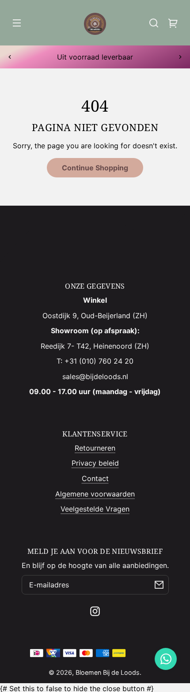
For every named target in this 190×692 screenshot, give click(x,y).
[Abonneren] (159, 584)
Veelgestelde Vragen (95, 508)
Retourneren (95, 448)
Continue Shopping (95, 167)
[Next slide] (180, 57)
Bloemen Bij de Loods (108, 672)
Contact (95, 478)
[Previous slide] (9, 57)
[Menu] (17, 23)
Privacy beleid (95, 463)
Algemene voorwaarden (95, 493)
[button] (153, 23)
